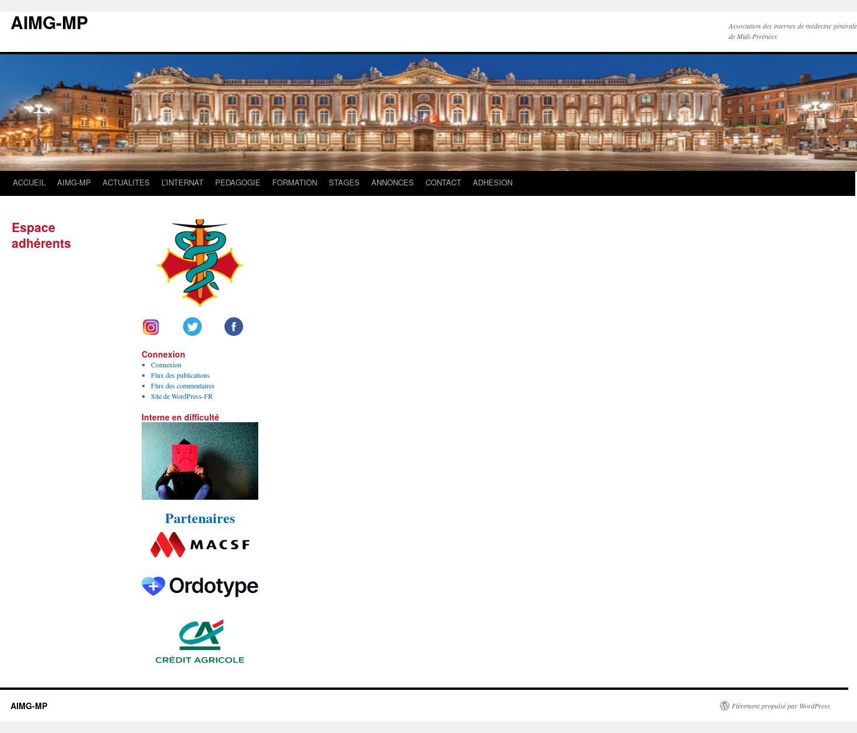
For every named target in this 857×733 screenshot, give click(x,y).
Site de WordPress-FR (182, 396)
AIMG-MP (49, 21)
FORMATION (294, 182)
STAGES (344, 182)
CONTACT (443, 182)
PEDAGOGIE (238, 182)
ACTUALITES (126, 182)
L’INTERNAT (182, 182)
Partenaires (200, 517)
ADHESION (492, 182)
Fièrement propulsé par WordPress (781, 705)
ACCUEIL (29, 182)
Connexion (166, 364)
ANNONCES (392, 182)
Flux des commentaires (183, 385)
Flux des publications (180, 375)
